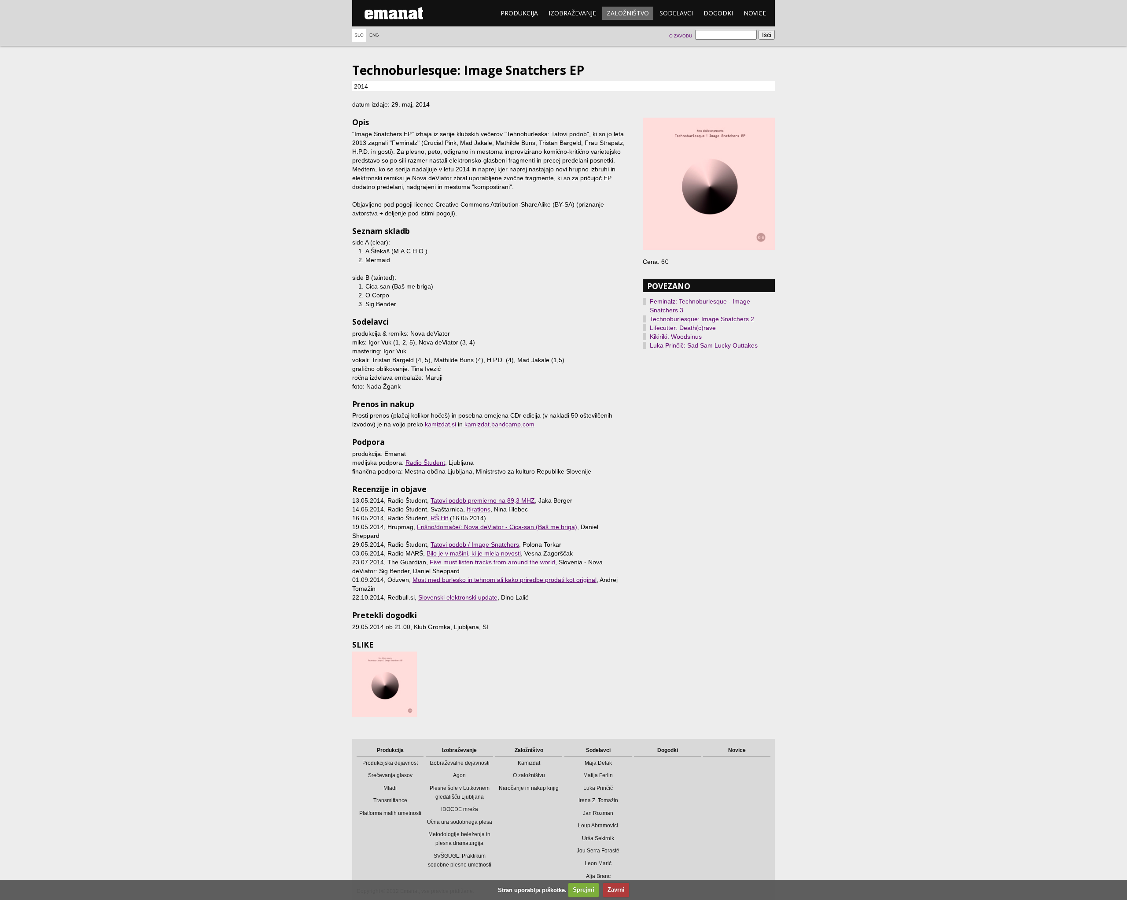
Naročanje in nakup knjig (529, 788)
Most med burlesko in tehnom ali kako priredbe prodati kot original (504, 579)
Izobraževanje (572, 13)
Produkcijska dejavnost (390, 763)
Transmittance (390, 800)
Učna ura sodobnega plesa (459, 822)
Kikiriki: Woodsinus (676, 336)
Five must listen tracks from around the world (492, 562)
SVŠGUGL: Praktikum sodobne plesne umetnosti (459, 860)
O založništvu (529, 775)
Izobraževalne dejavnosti (460, 763)
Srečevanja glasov (390, 775)
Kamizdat (529, 763)
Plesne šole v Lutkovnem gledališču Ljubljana (460, 792)
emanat (394, 13)
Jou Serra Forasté (598, 851)
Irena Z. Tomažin (598, 800)
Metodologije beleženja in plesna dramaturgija (459, 838)
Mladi (390, 788)
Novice (755, 13)
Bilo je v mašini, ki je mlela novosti (474, 553)
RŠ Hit (439, 518)
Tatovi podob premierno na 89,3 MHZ (483, 500)
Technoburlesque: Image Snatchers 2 (702, 318)
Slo (359, 35)
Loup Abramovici (598, 825)
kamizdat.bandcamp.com (499, 424)
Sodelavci (676, 13)
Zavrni (616, 889)
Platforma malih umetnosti (390, 813)
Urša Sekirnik (598, 838)
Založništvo (628, 13)
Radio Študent (425, 462)
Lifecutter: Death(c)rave (683, 327)
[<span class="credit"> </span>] (709, 184)
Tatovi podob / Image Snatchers (475, 544)
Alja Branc (598, 876)
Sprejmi (583, 889)
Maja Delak (598, 763)
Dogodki (718, 13)
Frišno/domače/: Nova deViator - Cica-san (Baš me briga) (497, 526)
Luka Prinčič (598, 788)
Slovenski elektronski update (457, 597)
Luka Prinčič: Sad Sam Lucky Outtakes (704, 345)
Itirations (478, 509)
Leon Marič (598, 863)
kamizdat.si (440, 424)
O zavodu (680, 35)
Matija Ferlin (598, 775)
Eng (374, 35)
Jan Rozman (598, 813)
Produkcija (519, 13)
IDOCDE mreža (459, 809)
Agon (459, 775)
